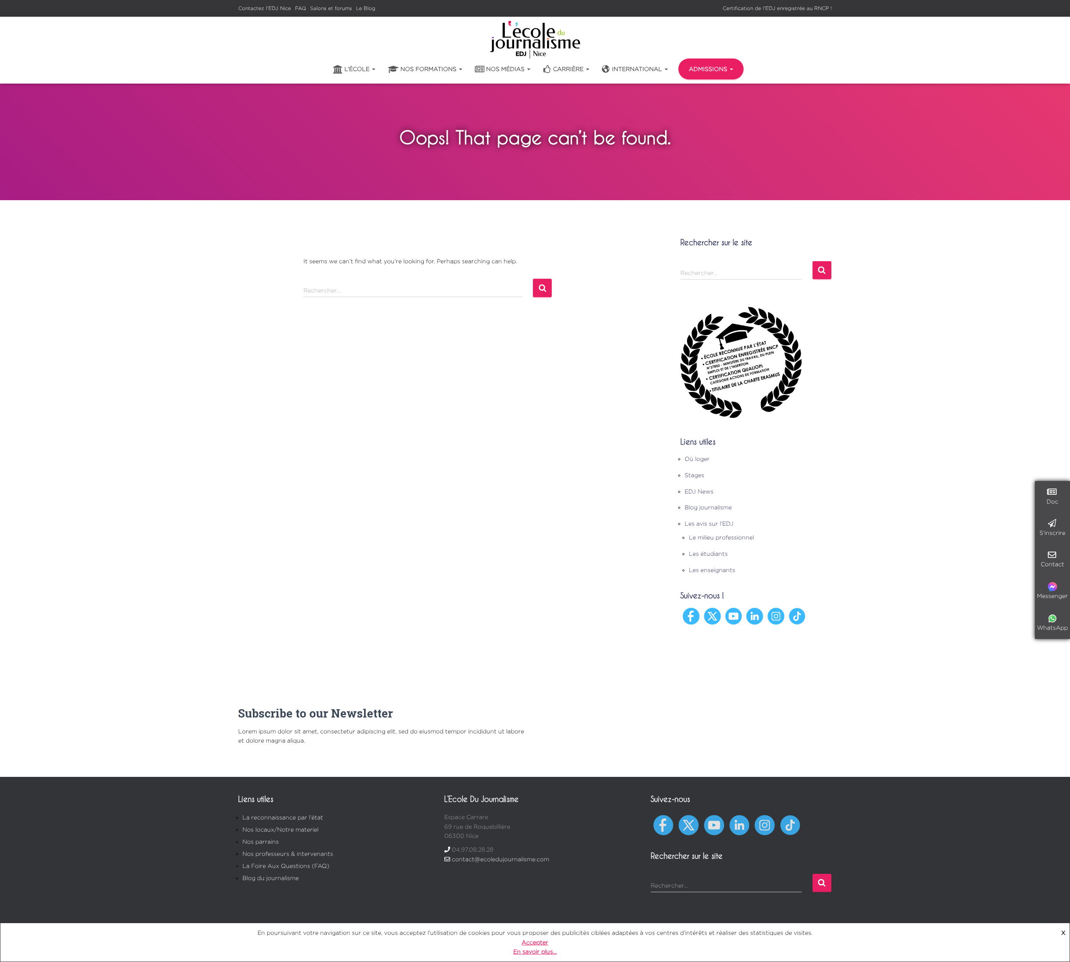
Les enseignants (712, 570)
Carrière (569, 69)
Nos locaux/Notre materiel (280, 829)
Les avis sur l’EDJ (709, 523)
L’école (357, 69)
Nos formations (429, 69)
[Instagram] (776, 615)
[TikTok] (797, 615)
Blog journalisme (708, 507)
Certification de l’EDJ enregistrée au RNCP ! (777, 8)
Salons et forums (331, 8)
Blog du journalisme (270, 878)
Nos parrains (260, 841)
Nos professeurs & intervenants (287, 853)
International (638, 69)
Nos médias (506, 69)
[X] (712, 615)
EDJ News (699, 491)
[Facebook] (691, 615)
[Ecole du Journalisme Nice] (535, 40)
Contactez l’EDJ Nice (264, 8)
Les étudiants (708, 553)
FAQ (300, 8)
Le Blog (365, 8)
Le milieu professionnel (721, 537)
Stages (694, 475)
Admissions (709, 69)
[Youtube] (733, 615)
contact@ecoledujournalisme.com (500, 859)
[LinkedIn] (754, 615)
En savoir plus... (535, 951)
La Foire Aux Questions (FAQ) (285, 866)
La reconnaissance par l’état (282, 817)
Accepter (535, 942)
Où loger (697, 459)
